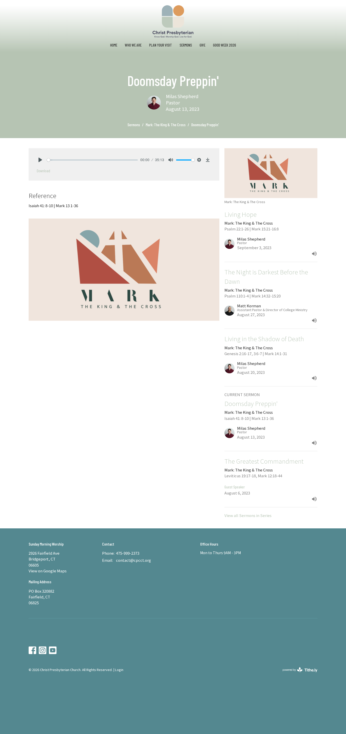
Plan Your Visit (160, 45)
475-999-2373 (127, 553)
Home (113, 45)
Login (119, 669)
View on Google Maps (48, 570)
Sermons (186, 45)
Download (43, 170)
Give (202, 45)
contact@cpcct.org (133, 560)
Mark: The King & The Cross (166, 124)
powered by (297, 674)
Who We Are (133, 45)
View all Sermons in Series (248, 515)
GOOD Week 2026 (224, 45)
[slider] (92, 160)
